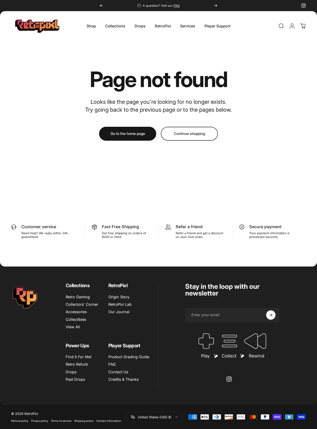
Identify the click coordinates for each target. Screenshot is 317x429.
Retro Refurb (77, 364)
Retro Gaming (78, 297)
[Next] (215, 5)
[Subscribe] (270, 315)
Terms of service (61, 420)
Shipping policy (84, 420)
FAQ (177, 5)
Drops (71, 372)
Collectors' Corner (82, 304)
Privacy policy (39, 420)
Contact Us (118, 372)
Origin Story (118, 297)
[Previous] (101, 5)
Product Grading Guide (128, 356)
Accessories (76, 311)
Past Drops (75, 379)
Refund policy (19, 420)
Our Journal (118, 311)
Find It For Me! (79, 356)
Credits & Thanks (123, 379)
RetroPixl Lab (120, 304)
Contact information (108, 420)
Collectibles (76, 319)
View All (73, 327)
